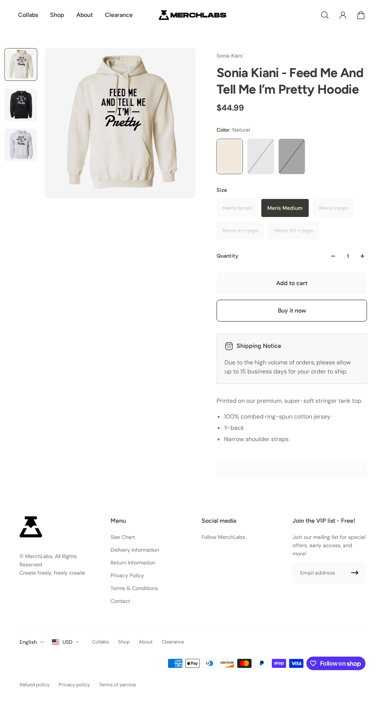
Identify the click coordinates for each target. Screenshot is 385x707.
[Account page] (343, 15)
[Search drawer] (325, 15)
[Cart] (361, 15)
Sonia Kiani (230, 55)
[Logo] (192, 15)
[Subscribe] (354, 572)
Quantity (227, 256)
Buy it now (292, 310)
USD (67, 642)
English (28, 642)
